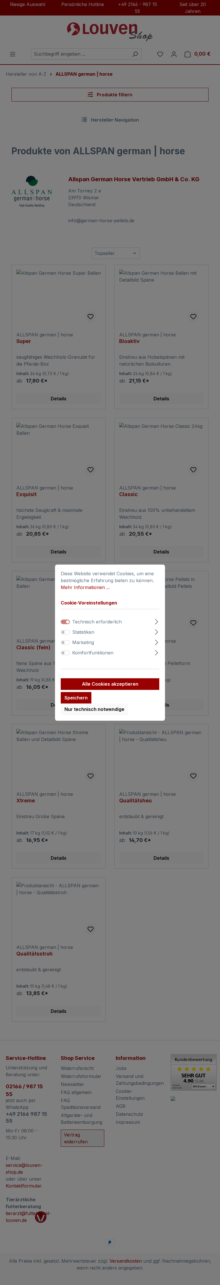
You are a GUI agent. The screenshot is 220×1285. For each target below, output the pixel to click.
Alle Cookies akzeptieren (110, 684)
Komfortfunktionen (92, 653)
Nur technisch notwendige (94, 709)
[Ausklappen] (156, 620)
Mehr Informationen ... (85, 587)
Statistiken (83, 632)
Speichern (76, 698)
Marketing (83, 642)
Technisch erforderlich (97, 622)
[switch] (65, 632)
